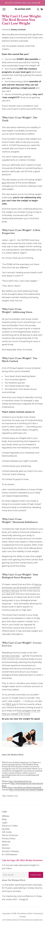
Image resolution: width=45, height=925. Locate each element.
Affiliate (5, 816)
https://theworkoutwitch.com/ (20, 781)
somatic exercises (11, 656)
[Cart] (41, 9)
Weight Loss (12, 796)
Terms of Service (10, 835)
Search (5, 845)
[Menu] (4, 9)
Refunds (6, 841)
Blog (4, 819)
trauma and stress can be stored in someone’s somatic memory (21, 587)
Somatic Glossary (10, 851)
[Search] (38, 9)
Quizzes (6, 829)
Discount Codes (10, 825)
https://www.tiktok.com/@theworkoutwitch (24, 787)
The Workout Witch (25, 913)
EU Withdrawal (9, 854)
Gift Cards (7, 832)
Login (5, 822)
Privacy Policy (8, 838)
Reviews (6, 848)
